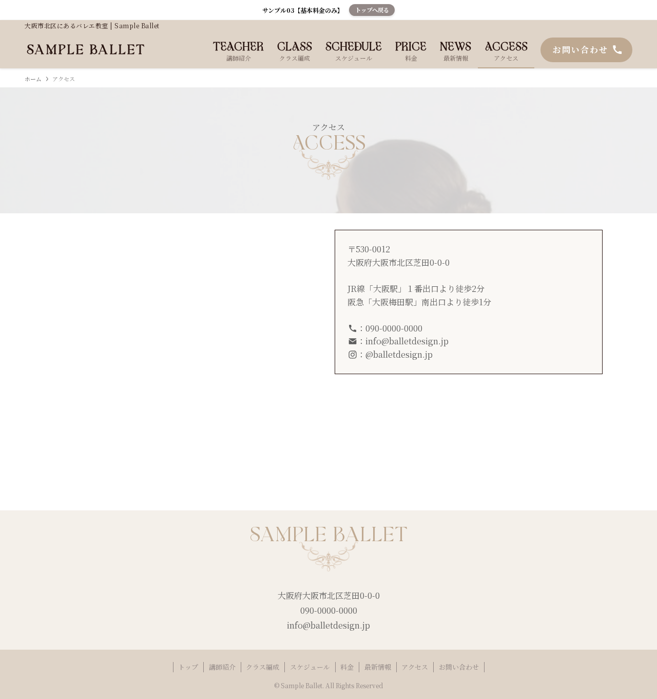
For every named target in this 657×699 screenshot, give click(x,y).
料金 (347, 667)
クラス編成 (262, 667)
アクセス (414, 667)
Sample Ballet (86, 50)
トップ (188, 667)
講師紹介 (222, 667)
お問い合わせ (459, 667)
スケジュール (310, 667)
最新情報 (377, 667)
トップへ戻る (372, 10)
